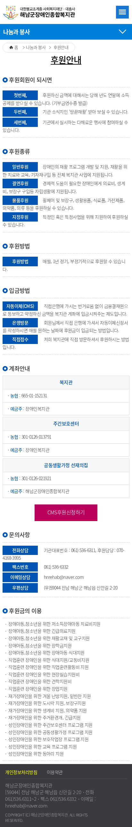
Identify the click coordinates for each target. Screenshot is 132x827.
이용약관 (55, 772)
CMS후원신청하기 (66, 512)
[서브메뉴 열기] (122, 30)
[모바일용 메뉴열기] (122, 12)
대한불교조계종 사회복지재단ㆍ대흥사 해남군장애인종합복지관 (40, 13)
